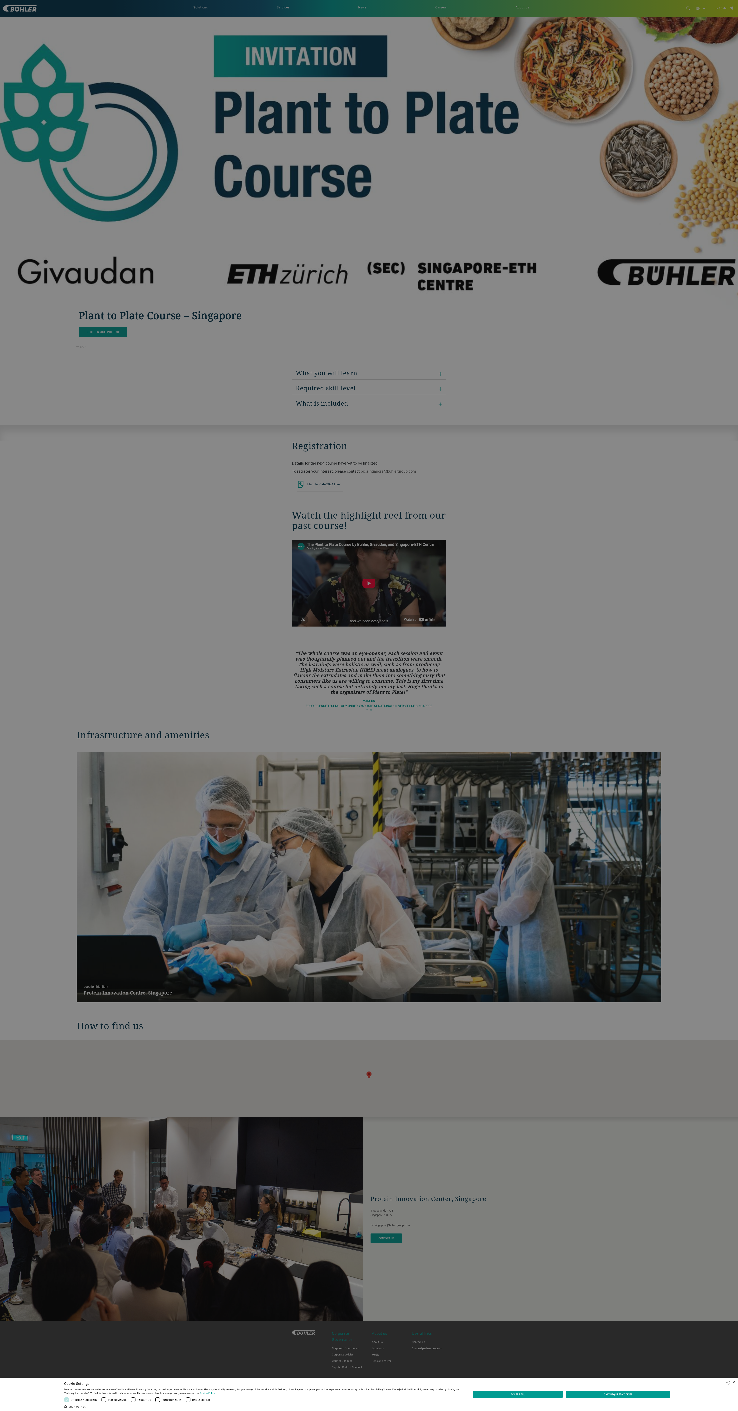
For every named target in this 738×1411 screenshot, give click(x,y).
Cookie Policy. (207, 1393)
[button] (261, 1406)
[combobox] (728, 1382)
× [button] (733, 1382)
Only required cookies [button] (618, 1394)
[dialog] (369, 1394)
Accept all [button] (518, 1394)
